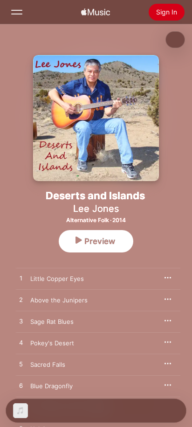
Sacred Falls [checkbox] (47, 364)
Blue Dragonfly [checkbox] (51, 386)
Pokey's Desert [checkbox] (52, 343)
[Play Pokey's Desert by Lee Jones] (21, 343)
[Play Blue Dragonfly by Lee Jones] (21, 386)
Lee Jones (96, 208)
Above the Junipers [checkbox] (59, 300)
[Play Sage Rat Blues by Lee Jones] (21, 321)
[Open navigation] (17, 12)
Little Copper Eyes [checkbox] (57, 278)
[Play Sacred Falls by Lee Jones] (21, 364)
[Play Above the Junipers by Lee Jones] (21, 300)
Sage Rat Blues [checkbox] (52, 321)
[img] (95, 12)
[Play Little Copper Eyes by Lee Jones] (21, 278)
